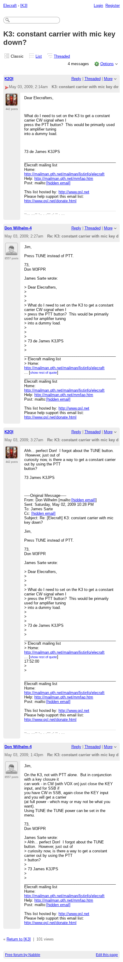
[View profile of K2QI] (11, 102)
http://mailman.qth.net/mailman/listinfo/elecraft (64, 174)
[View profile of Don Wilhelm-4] (11, 252)
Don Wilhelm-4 (18, 228)
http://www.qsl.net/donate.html (50, 201)
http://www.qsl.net (74, 192)
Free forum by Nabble (22, 955)
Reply (76, 78)
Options (107, 64)
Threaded (62, 56)
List (39, 56)
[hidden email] (58, 183)
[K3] (23, 5)
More (108, 78)
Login (98, 5)
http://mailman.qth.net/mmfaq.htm (63, 178)
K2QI (8, 78)
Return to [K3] (19, 939)
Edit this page (107, 955)
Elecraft (10, 5)
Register (112, 5)
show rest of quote (43, 372)
